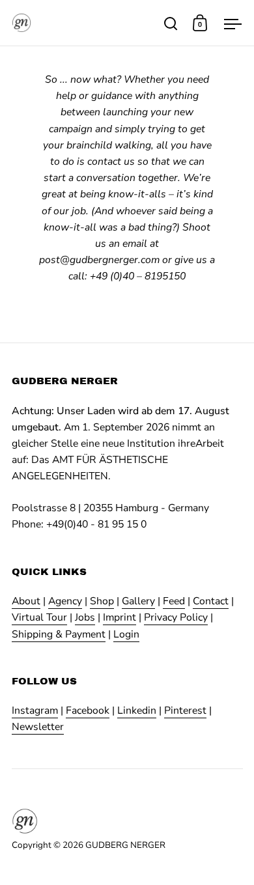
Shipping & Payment (59, 634)
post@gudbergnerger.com (99, 260)
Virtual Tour (39, 617)
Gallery (138, 601)
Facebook (87, 710)
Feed (174, 601)
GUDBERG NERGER (125, 845)
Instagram (35, 710)
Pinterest (185, 710)
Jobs (85, 617)
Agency (65, 601)
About (26, 601)
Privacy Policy (176, 617)
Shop (102, 601)
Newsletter (38, 727)
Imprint (119, 617)
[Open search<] (171, 23)
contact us (111, 161)
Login (126, 634)
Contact (211, 601)
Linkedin (136, 710)
